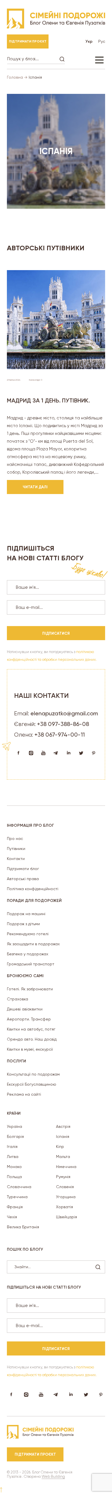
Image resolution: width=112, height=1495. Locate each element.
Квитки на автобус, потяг (31, 1029)
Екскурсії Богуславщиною (31, 1084)
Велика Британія (23, 1227)
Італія (12, 1146)
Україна (14, 1126)
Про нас (15, 838)
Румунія (63, 1176)
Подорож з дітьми (23, 923)
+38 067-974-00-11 (59, 734)
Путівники (16, 848)
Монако (14, 1166)
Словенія (65, 1186)
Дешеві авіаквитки (25, 1009)
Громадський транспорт (30, 964)
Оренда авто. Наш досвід (32, 1039)
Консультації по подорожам (33, 1074)
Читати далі (35, 487)
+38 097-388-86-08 (63, 724)
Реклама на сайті (24, 1094)
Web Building (53, 1476)
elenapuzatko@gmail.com (64, 713)
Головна (15, 77)
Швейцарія (66, 1217)
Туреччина (17, 1196)
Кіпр (60, 1146)
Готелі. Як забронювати (30, 989)
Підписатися (56, 633)
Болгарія (15, 1136)
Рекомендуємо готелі (28, 934)
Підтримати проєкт (28, 41)
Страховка (17, 999)
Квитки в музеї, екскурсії (30, 1049)
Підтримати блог (23, 868)
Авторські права (23, 878)
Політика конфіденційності (32, 888)
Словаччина (19, 1186)
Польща (14, 1176)
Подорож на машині (26, 913)
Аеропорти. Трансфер (29, 1019)
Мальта (63, 1156)
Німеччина (66, 1166)
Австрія (63, 1126)
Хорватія (64, 1206)
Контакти (16, 858)
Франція (15, 1206)
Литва (12, 1156)
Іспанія (62, 1136)
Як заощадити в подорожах (33, 944)
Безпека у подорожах (27, 954)
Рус (101, 41)
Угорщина (66, 1196)
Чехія (12, 1217)
